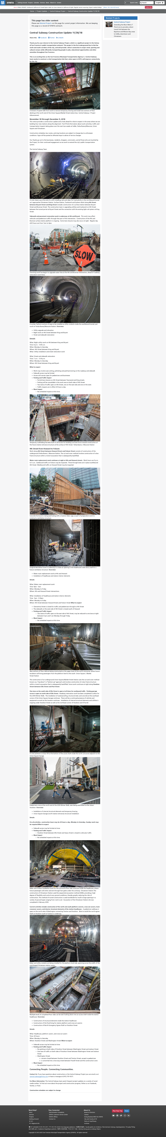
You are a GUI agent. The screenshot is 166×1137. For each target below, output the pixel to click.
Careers (86, 1114)
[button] (160, 2)
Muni (30, 1112)
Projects (31, 1117)
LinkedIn (60, 38)
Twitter (52, 38)
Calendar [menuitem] (36, 2)
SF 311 (31, 1121)
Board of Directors (89, 1112)
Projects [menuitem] (30, 2)
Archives (86, 1123)
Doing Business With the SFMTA (93, 1117)
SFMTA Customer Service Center (58, 1114)
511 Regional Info (34, 1123)
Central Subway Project (57, 11)
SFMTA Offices (53, 1117)
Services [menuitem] (42, 2)
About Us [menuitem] (53, 2)
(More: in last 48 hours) (111, 7)
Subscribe (148, 7)
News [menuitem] (47, 2)
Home (32, 11)
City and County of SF (90, 1119)
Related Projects (46, 23)
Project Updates (42, 11)
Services (31, 1114)
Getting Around (34, 1119)
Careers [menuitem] (59, 2)
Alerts (15, 7)
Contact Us (52, 1119)
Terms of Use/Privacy (90, 1121)
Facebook (43, 38)
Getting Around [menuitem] (22, 2)
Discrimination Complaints (56, 1112)
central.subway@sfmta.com (39, 1076)
